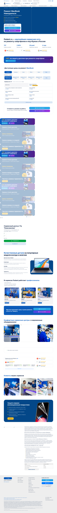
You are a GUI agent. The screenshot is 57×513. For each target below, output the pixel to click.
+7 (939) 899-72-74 (27, 3)
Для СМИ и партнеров (31, 479)
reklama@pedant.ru (48, 486)
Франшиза (29, 483)
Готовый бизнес (30, 484)
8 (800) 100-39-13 (45, 477)
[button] (17, 81)
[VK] (50, 0)
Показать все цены (28, 102)
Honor (23, 72)
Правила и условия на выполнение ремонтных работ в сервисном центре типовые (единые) (15, 497)
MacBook (8, 72)
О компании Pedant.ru (31, 477)
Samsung (15, 72)
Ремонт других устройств (43, 5)
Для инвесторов (30, 489)
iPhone (31, 72)
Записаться (5, 148)
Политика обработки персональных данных (9, 498)
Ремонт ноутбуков (23, 5)
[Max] (52, 0)
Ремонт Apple (6, 5)
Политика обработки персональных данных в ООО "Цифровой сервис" (13, 499)
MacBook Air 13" (8, 78)
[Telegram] (48, 0)
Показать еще (19, 368)
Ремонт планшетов (33, 5)
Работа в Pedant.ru (31, 490)
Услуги (51, 5)
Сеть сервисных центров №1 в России (33, 487)
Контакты (29, 480)
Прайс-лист (30, 486)
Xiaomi (39, 72)
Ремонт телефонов (14, 5)
